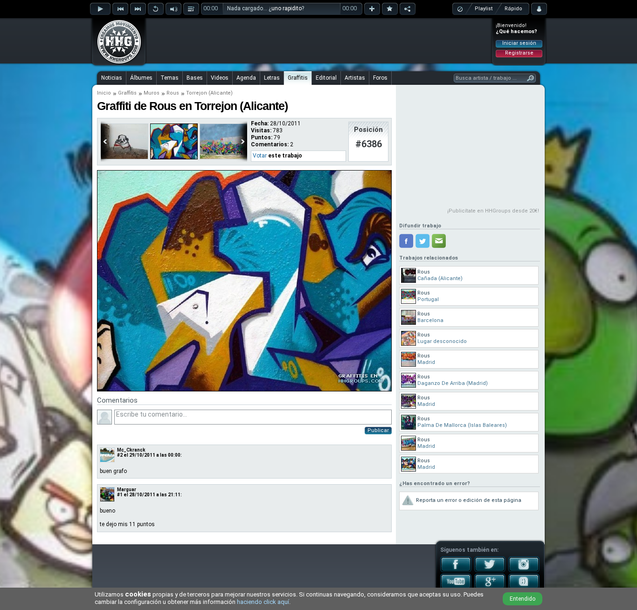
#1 (120, 494)
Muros (151, 93)
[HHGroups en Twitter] (489, 570)
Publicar (378, 430)
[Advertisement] (319, 41)
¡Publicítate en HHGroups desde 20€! (493, 211)
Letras (272, 78)
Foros (380, 78)
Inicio (104, 93)
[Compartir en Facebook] (406, 241)
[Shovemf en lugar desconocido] (124, 157)
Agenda (246, 78)
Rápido (513, 9)
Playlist (483, 9)
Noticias (111, 78)
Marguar (126, 489)
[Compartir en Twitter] (422, 241)
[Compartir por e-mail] (439, 241)
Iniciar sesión (519, 43)
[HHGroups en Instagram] (524, 570)
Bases (195, 78)
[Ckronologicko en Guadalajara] (223, 157)
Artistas (355, 78)
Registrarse (519, 53)
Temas (169, 78)
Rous (172, 93)
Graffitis (298, 78)
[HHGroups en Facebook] (455, 570)
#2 (120, 455)
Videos (219, 78)
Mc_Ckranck (131, 449)
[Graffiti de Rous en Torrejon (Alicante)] (244, 389)
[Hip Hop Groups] (116, 63)
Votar (260, 155)
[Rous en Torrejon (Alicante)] (174, 157)
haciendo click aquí (263, 601)
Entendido (522, 599)
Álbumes (141, 78)
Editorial (326, 78)
